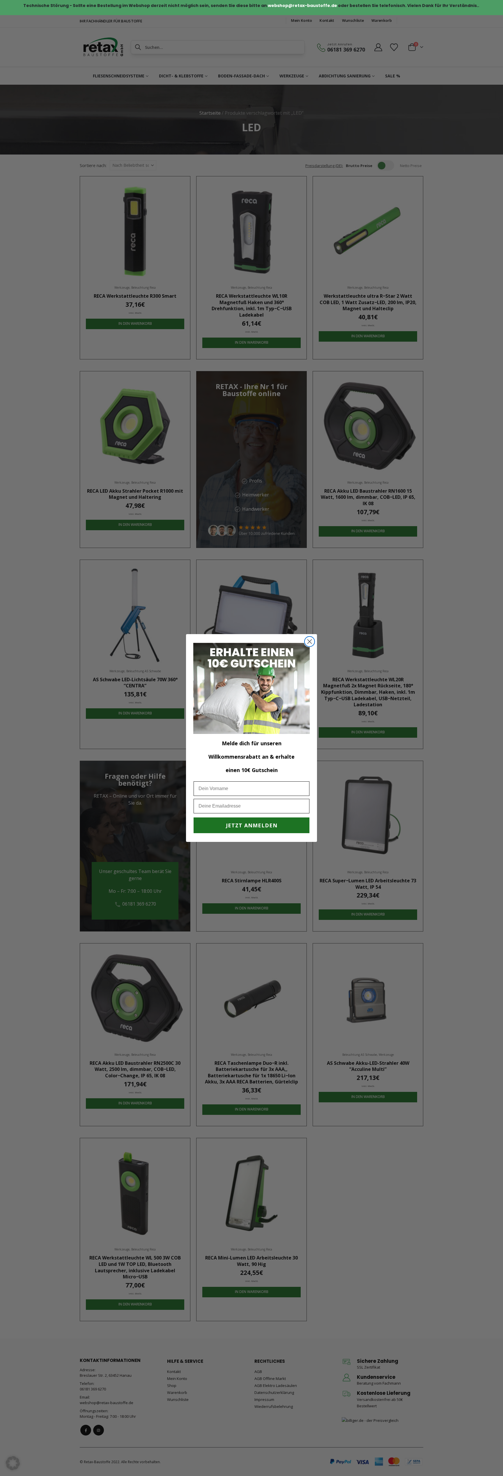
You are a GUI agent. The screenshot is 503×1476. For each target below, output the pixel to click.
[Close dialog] (309, 641)
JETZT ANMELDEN (251, 825)
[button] (13, 1463)
